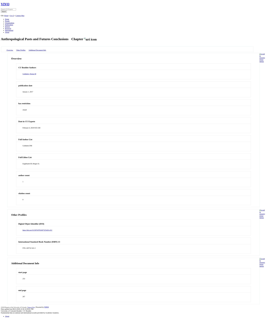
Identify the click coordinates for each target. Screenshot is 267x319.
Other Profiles (20, 50)
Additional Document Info (37, 50)
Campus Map (19, 16)
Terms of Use (31, 307)
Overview (10, 50)
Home (6, 16)
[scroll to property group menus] (262, 61)
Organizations (9, 23)
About (7, 32)
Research (8, 28)
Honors (7, 27)
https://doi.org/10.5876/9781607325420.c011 (37, 230)
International (9, 30)
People (7, 21)
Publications (9, 25)
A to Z (12, 16)
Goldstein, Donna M (29, 74)
